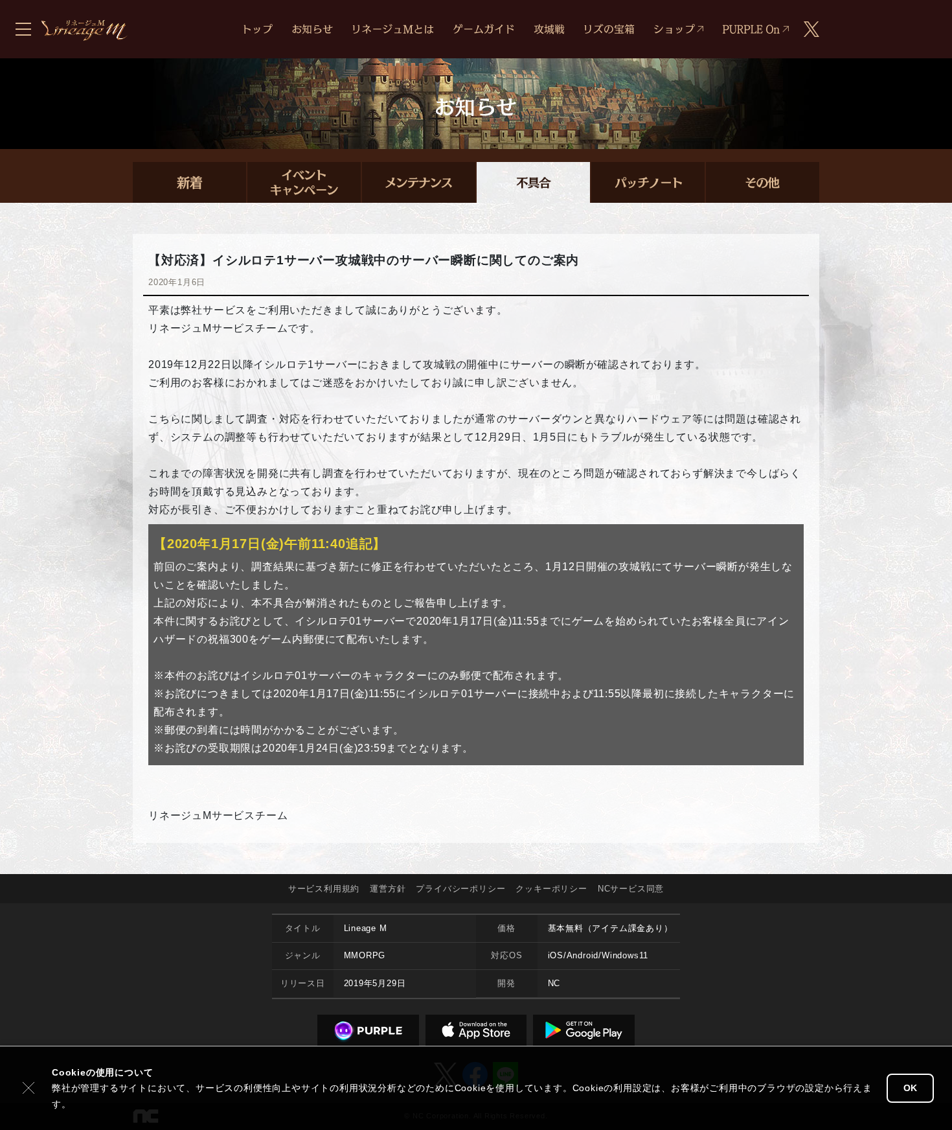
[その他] (762, 182)
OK (910, 1088)
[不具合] (533, 182)
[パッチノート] (648, 182)
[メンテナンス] (418, 182)
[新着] (189, 182)
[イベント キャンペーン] (304, 182)
